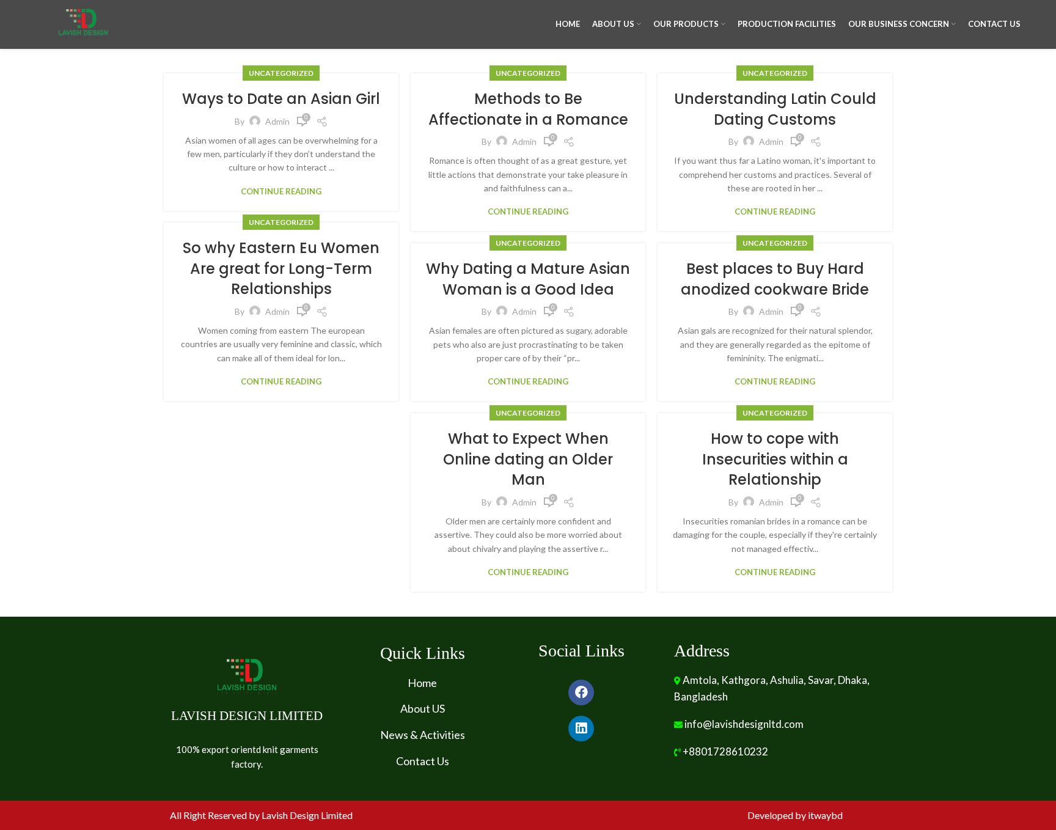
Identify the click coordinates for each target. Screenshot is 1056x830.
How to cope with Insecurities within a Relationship (775, 459)
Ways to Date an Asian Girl (281, 99)
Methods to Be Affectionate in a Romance (528, 109)
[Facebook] (581, 692)
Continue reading (281, 192)
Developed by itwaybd (795, 815)
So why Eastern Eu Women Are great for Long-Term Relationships (281, 268)
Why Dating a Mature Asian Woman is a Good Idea (528, 279)
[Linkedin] (581, 728)
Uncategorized (281, 73)
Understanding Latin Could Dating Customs (775, 109)
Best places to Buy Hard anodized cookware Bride (775, 279)
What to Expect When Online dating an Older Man (528, 459)
